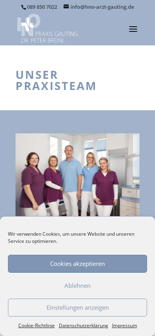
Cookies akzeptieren (77, 264)
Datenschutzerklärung (83, 325)
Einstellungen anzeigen (77, 307)
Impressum (124, 325)
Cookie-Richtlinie (36, 325)
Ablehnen (77, 285)
